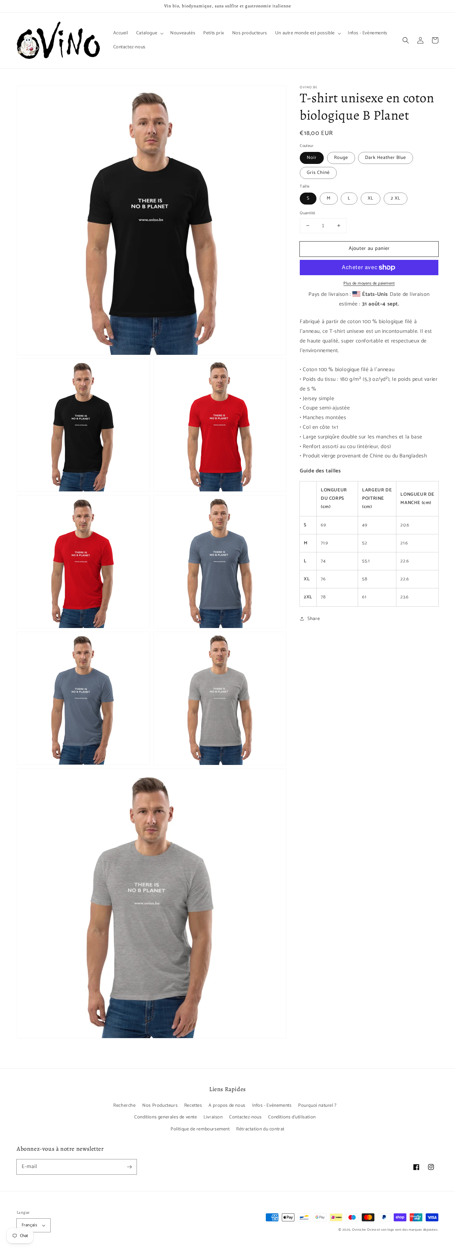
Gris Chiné (318, 173)
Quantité (307, 213)
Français (29, 1225)
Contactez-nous (245, 1117)
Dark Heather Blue (385, 158)
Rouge (341, 158)
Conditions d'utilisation (291, 1117)
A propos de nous (227, 1105)
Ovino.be (359, 1229)
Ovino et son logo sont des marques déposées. (402, 1229)
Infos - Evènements (272, 1105)
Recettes (193, 1105)
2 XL (395, 198)
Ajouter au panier (369, 248)
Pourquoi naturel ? (317, 1105)
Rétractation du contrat (260, 1129)
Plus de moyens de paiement (369, 284)
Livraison (213, 1117)
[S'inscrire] (129, 1166)
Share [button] (313, 619)
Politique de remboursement (200, 1129)
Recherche (124, 1105)
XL (370, 198)
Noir (312, 158)
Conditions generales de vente (165, 1117)
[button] (405, 40)
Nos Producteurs (160, 1105)
